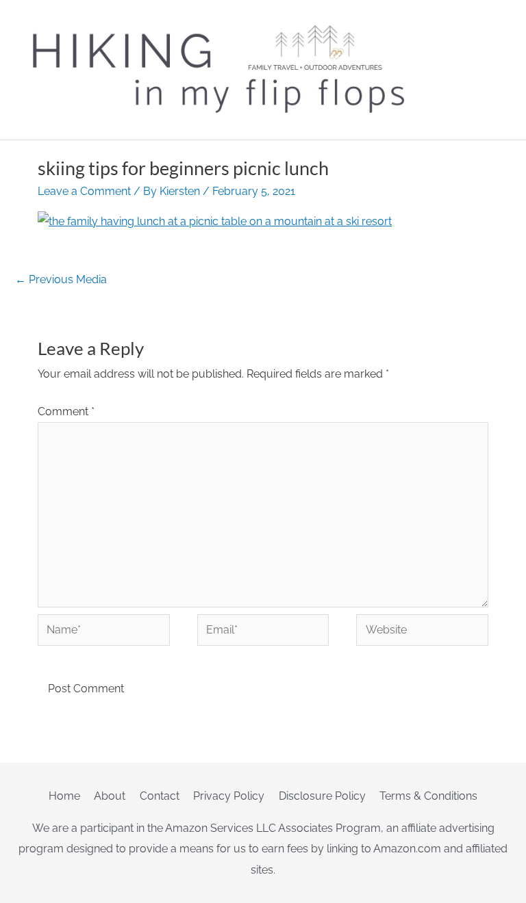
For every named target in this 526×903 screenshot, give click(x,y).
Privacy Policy (228, 795)
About (109, 795)
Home (64, 795)
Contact (159, 795)
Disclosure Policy (322, 795)
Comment (66, 411)
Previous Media (61, 279)
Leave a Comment (84, 191)
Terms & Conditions (428, 795)
